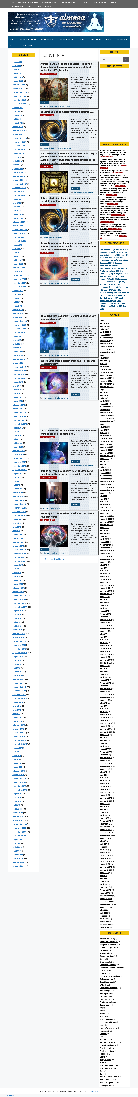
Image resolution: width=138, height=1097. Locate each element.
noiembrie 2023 (19, 187)
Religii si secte (105, 1059)
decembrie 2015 (19, 550)
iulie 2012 (16, 706)
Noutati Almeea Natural (108, 1028)
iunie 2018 (16, 435)
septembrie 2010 (19, 790)
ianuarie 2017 (18, 500)
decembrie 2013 (19, 641)
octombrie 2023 (19, 191)
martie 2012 (17, 721)
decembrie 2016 (19, 504)
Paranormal (104, 1039)
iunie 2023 (17, 207)
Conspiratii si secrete (49, 106)
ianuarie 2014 (18, 637)
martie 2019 (17, 401)
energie (117, 265)
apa (103, 249)
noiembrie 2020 (19, 325)
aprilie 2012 (17, 717)
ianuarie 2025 (18, 134)
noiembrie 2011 (18, 736)
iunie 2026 (17, 69)
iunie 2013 (16, 664)
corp (116, 255)
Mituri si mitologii (106, 1019)
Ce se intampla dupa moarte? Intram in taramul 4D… (67, 111)
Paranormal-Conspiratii (44, 6)
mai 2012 (16, 713)
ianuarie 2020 (18, 363)
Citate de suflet (106, 962)
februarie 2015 (18, 588)
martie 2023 (17, 218)
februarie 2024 (19, 176)
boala (104, 252)
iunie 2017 (16, 481)
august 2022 (18, 245)
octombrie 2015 (19, 557)
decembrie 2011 (19, 733)
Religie (29, 6)
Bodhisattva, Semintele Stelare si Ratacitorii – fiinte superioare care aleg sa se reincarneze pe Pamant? (113, 152)
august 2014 (17, 611)
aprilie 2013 (17, 672)
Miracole (103, 1016)
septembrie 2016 (19, 515)
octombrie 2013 (19, 649)
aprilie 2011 (17, 763)
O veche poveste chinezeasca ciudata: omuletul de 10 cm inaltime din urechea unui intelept (113, 233)
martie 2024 (17, 172)
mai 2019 (16, 393)
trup (108, 306)
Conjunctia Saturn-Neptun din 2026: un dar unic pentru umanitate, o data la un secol (113, 226)
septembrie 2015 (19, 561)
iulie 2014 (16, 614)
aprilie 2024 (17, 168)
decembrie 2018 (19, 412)
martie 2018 (17, 447)
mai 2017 (16, 485)
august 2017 (17, 473)
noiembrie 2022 (19, 233)
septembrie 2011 (19, 744)
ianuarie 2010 (18, 820)
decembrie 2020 (19, 321)
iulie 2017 (16, 477)
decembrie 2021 (19, 275)
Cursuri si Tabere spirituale (110, 976)
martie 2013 (17, 675)
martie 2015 (17, 584)
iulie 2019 (16, 386)
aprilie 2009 (17, 854)
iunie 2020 (17, 344)
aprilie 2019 (17, 397)
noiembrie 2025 (19, 96)
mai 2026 (16, 73)
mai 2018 (16, 439)
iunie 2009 (17, 847)
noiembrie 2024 (19, 142)
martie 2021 (17, 309)
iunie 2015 (16, 572)
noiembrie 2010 (19, 782)
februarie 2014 (18, 633)
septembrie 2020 (20, 332)
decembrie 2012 (19, 687)
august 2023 (18, 199)
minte (113, 276)
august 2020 (18, 336)
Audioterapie (105, 953)
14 (51, 559)
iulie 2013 (16, 660)
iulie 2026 (16, 65)
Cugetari (76, 192)
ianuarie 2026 (18, 88)
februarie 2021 (18, 313)
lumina (104, 276)
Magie (102, 1008)
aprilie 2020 (17, 351)
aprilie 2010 (17, 809)
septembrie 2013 (19, 652)
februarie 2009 (18, 862)
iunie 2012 (16, 710)
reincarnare (106, 287)
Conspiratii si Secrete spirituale (28, 2)
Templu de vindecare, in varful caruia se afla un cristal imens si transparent (114, 218)
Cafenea (76, 465)
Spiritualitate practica (68, 2)
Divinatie (84, 2)
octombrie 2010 (19, 786)
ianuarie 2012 (18, 729)
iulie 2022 (16, 248)
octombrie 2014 (19, 603)
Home (12, 2)
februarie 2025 (18, 130)
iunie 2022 (17, 252)
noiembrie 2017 (19, 462)
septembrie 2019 (19, 378)
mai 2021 (16, 302)
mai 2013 (16, 668)
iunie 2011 (16, 755)
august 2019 (17, 382)
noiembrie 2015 (19, 553)
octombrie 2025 (19, 100)
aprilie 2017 (17, 489)
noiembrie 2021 (19, 279)
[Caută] (126, 59)
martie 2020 (17, 355)
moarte (123, 276)
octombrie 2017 (19, 466)
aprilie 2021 (17, 306)
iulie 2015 (16, 569)
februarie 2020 (18, 359)
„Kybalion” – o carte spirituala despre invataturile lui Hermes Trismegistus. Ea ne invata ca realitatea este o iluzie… (114, 191)
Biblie (124, 249)
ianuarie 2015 (18, 591)
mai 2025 (16, 119)
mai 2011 (16, 759)
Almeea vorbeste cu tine (109, 941)
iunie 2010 (16, 801)
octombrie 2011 (19, 740)
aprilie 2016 (17, 534)
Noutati (103, 1025)
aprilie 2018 (17, 443)
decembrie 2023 (19, 184)
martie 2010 (17, 812)
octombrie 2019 (19, 374)
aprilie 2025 (17, 123)
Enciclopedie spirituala (49, 148)
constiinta (106, 255)
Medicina (113, 2)
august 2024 (18, 153)
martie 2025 (17, 126)
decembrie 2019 (19, 367)
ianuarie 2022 (18, 271)
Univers (117, 306)
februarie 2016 (18, 542)
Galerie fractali (105, 1005)
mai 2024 (16, 165)
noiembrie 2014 (19, 599)
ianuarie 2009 (18, 866)
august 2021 (17, 290)
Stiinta (59, 237)
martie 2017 (17, 492)
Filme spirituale (106, 993)
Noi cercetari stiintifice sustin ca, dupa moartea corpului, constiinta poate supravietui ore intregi (65, 199)
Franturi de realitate (99, 2)
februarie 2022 (18, 267)
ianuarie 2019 (18, 408)
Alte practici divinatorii (108, 944)
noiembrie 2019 (19, 370)
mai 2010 (16, 805)
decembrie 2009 (19, 824)
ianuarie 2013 (18, 683)
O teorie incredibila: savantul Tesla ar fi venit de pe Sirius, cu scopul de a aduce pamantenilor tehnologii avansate (114, 200)
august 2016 (17, 519)
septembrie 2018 (19, 424)
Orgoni (102, 1036)
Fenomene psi (107, 268)
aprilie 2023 (17, 214)
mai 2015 (16, 576)
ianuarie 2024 (18, 180)
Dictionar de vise (106, 979)
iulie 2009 (16, 843)
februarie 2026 (18, 85)
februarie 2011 (18, 771)
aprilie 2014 (17, 626)
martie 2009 (17, 858)
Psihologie (46, 553)
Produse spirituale (107, 1051)
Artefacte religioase (107, 947)
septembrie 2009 (20, 835)
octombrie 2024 (19, 146)
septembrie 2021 (19, 287)
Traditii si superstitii (16, 6)
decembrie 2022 (19, 229)
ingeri (114, 274)
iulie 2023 (16, 203)
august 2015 (17, 565)
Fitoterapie (121, 268)
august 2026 (17, 62)
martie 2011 (17, 767)
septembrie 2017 (19, 469)
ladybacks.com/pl (7, 1096)
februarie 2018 (18, 450)
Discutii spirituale (48, 283)
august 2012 (17, 702)
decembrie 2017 (19, 458)
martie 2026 (17, 81)
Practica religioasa (107, 1048)
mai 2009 (16, 851)
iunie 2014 (16, 618)
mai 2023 (16, 210)
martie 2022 (17, 264)
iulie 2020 (16, 340)
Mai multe (44, 103)
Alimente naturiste (107, 939)
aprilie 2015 (17, 580)
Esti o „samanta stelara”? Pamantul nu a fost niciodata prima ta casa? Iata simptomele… (68, 432)
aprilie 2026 (17, 77)
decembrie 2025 (19, 92)
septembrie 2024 (20, 149)
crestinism (106, 257)
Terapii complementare (109, 1077)
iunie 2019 (16, 389)
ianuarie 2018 (18, 454)
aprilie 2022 (17, 260)
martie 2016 (17, 538)
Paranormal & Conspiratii (116, 282)
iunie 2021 (16, 298)
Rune (102, 1062)
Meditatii (45, 508)
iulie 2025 (16, 111)
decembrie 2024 (19, 138)
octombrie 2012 (19, 694)
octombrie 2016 (19, 511)
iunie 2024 (17, 161)
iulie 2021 (16, 294)
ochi (114, 279)
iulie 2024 (16, 157)
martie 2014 (17, 630)
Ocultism (103, 1034)
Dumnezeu (106, 263)
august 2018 (17, 428)
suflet (112, 298)
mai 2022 (16, 256)
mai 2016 (16, 530)
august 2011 (17, 748)
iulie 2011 (16, 752)
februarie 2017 (18, 496)
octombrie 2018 (19, 420)
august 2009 (18, 839)
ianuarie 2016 (18, 546)
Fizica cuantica (105, 999)
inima (123, 274)
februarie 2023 (18, 222)
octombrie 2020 (19, 328)
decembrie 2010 (19, 778)
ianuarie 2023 (18, 226)
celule (123, 252)
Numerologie (105, 1031)
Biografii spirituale (107, 956)
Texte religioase (106, 1080)
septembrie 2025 (19, 104)
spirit (108, 290)
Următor (59, 559)
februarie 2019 (18, 405)
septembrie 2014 (19, 607)
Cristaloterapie (105, 970)
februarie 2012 (18, 725)
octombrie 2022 (19, 237)
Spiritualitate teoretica (49, 2)
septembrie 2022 (20, 241)
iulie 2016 (16, 523)
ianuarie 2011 (18, 774)
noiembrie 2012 (19, 691)
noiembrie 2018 (19, 416)
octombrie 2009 (19, 832)
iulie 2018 (16, 431)
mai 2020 (16, 347)
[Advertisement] (69, 299)
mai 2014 (16, 622)
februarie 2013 (18, 679)
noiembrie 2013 (19, 645)
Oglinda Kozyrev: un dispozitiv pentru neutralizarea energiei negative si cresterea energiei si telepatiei (66, 472)
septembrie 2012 (19, 698)
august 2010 (17, 793)
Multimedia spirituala (108, 1022)
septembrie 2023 (20, 195)
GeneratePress (92, 1091)
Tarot (102, 1074)
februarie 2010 (18, 816)
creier (125, 255)
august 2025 (17, 107)
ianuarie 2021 (18, 317)
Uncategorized (105, 1085)
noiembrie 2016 (19, 508)
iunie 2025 (17, 115)
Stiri (103, 298)
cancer (113, 252)
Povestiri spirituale (107, 1045)
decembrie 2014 (19, 595)
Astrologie (113, 249)
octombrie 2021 (19, 283)
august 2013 (17, 656)
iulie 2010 (16, 797)
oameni (105, 279)
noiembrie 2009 (19, 828)
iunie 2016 (16, 527)
